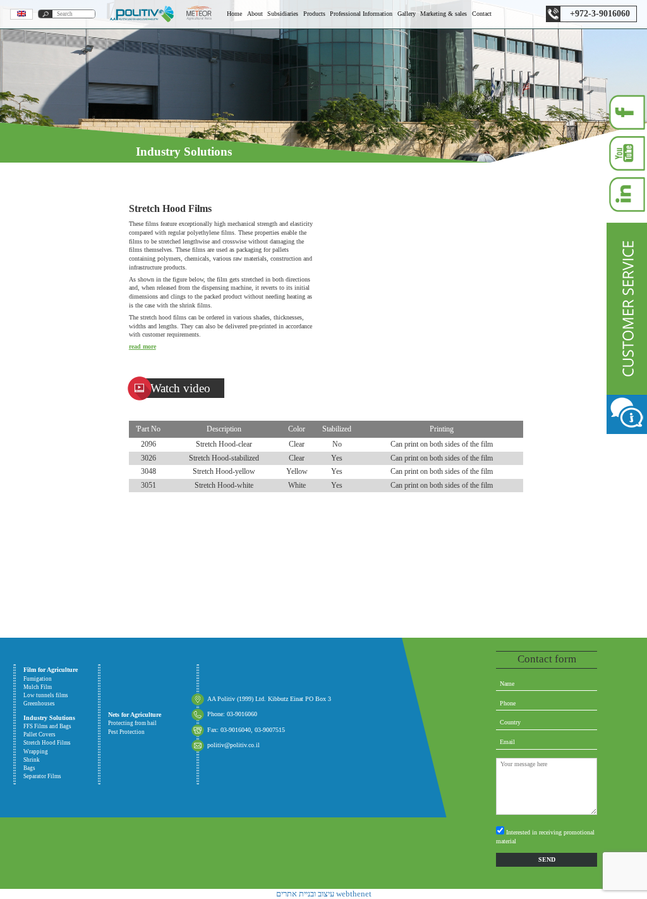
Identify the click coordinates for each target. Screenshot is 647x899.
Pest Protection (58, 375)
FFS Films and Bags (58, 589)
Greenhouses (58, 279)
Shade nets (58, 399)
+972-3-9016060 (600, 13)
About (255, 13)
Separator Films (58, 446)
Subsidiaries (282, 13)
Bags (58, 470)
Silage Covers (58, 327)
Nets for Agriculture (134, 714)
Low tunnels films (58, 256)
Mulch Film (58, 232)
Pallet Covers (58, 422)
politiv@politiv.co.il (233, 744)
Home (234, 13)
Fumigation (58, 208)
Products (314, 13)
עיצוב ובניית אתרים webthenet (324, 893)
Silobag (58, 303)
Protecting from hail (58, 351)
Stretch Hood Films (58, 518)
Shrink (58, 494)
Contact (482, 13)
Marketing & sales (443, 13)
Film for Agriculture (50, 669)
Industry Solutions (49, 717)
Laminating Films (58, 565)
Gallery (406, 13)
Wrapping (58, 542)
